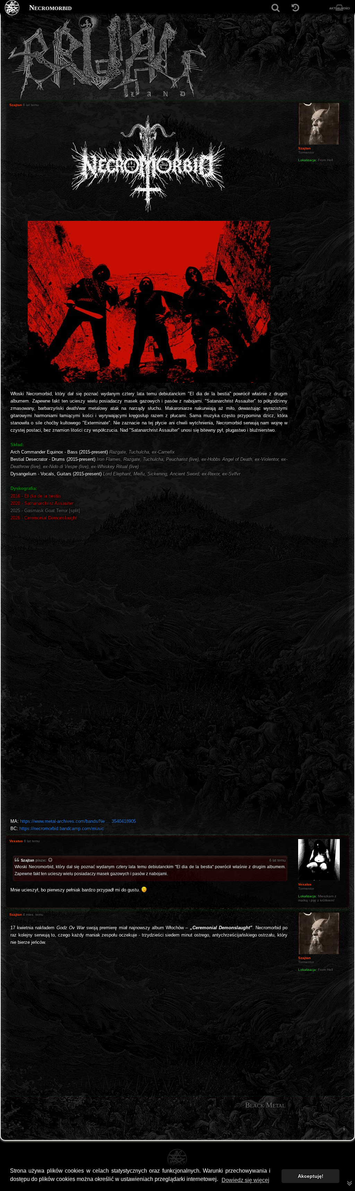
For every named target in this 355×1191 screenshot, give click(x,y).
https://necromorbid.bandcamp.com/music (61, 828)
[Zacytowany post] (50, 860)
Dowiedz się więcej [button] (245, 1180)
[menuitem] (344, 1128)
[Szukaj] (275, 7)
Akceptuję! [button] (310, 1176)
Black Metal (265, 1105)
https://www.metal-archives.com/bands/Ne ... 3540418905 (78, 821)
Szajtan (27, 860)
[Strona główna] (12, 8)
